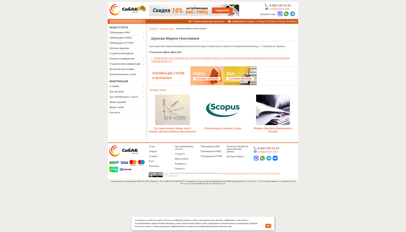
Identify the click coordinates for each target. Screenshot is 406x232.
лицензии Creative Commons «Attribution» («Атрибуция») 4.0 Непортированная (251, 173)
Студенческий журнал (121, 53)
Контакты (114, 112)
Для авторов (116, 91)
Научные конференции (121, 58)
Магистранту (182, 159)
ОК (268, 226)
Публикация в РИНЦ (211, 151)
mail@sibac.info (280, 8)
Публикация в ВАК (210, 146)
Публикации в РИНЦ (120, 37)
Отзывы (153, 156)
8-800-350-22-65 (280, 5)
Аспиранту (180, 163)
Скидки (153, 151)
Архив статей (116, 107)
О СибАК (114, 86)
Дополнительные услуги (122, 74)
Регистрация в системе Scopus (222, 128)
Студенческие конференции (124, 63)
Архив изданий (117, 102)
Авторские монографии (121, 69)
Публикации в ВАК (119, 32)
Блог (151, 161)
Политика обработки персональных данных (237, 149)
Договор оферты (235, 156)
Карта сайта (174, 175)
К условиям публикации (207, 79)
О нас (152, 146)
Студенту (180, 154)
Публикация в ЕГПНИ (121, 43)
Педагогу (180, 168)
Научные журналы (119, 48)
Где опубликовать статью (123, 96)
